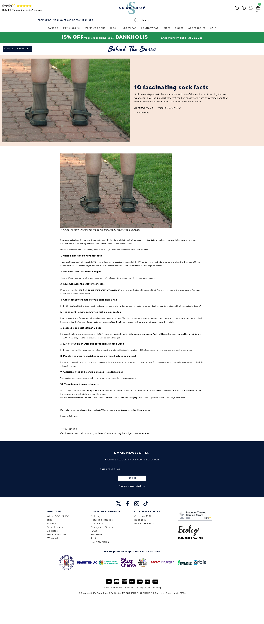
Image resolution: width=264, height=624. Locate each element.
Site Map (157, 587)
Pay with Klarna (100, 541)
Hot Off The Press (57, 534)
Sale (213, 28)
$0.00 (258, 11)
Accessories (197, 28)
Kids (113, 28)
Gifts (166, 28)
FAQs (94, 530)
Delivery (96, 516)
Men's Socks (71, 28)
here (142, 486)
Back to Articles (18, 48)
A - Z (94, 538)
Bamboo (53, 28)
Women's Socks (95, 28)
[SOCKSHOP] (131, 8)
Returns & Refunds (102, 519)
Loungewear (150, 28)
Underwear (128, 28)
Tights (179, 28)
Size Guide (97, 534)
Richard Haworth (144, 523)
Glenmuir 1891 (142, 516)
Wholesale (53, 538)
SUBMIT (132, 478)
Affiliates (52, 530)
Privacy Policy (143, 587)
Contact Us (97, 523)
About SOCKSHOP (58, 516)
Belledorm (140, 519)
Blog (50, 519)
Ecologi (51, 523)
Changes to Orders (102, 527)
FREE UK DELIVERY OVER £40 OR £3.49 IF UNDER (65, 20)
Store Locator (55, 527)
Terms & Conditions (112, 587)
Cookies (129, 587)
